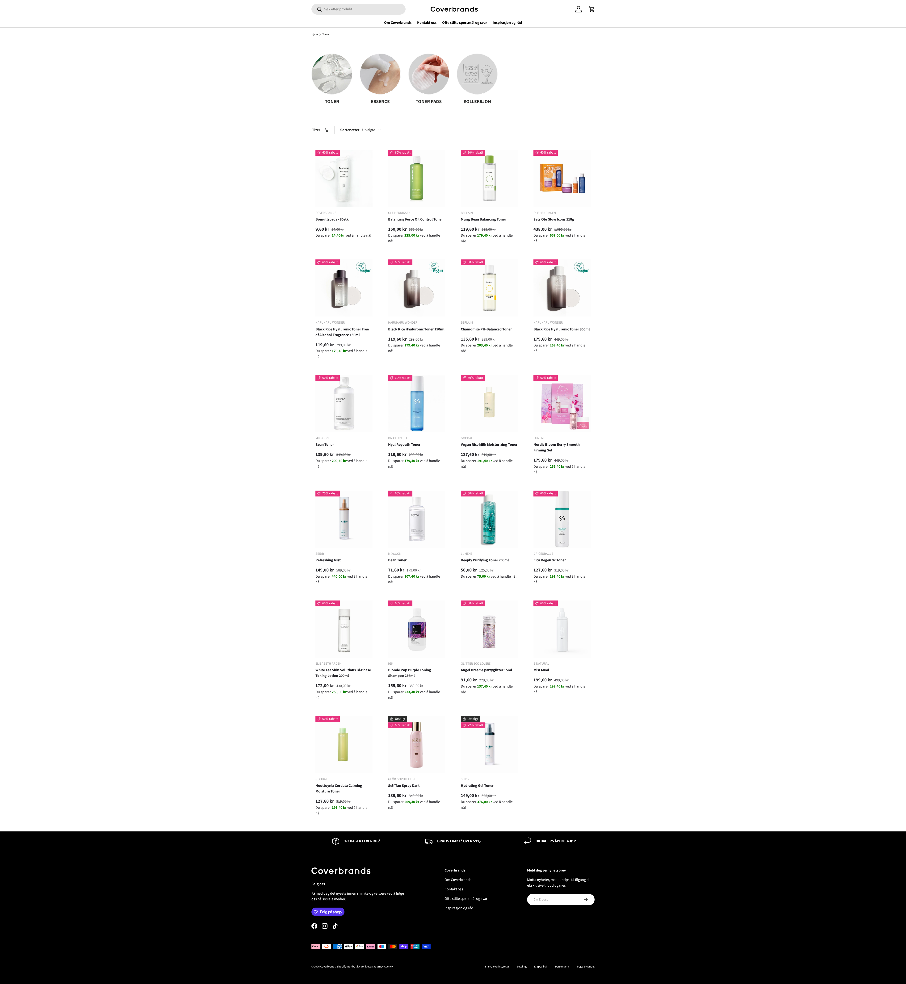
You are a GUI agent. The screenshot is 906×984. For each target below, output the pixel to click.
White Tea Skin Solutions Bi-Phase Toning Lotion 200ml (343, 672)
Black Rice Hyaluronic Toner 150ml (416, 329)
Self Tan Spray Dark (404, 785)
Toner (325, 34)
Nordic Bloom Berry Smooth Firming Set (556, 447)
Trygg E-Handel (586, 967)
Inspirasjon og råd (507, 22)
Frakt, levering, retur (497, 967)
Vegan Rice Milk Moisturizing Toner (489, 444)
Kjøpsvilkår (541, 967)
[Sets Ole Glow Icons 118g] (562, 178)
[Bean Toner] (344, 403)
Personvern (562, 967)
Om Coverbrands (397, 22)
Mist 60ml (541, 670)
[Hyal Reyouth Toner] (416, 403)
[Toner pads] (429, 74)
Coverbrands (328, 967)
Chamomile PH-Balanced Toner (486, 329)
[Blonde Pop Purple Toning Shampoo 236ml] (416, 629)
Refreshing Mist (328, 560)
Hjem (314, 34)
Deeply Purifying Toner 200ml (485, 560)
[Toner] (332, 74)
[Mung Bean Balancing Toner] (489, 178)
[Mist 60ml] (562, 629)
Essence (380, 101)
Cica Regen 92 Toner (549, 560)
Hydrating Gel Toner (477, 785)
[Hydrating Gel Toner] (489, 744)
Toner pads (429, 101)
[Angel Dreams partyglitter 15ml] (489, 629)
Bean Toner (324, 444)
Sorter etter (349, 130)
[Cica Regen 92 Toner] (562, 519)
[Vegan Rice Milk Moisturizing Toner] (489, 403)
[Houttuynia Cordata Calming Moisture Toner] (344, 744)
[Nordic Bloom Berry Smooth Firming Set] (562, 403)
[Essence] (380, 74)
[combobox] (358, 9)
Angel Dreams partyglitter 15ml (486, 670)
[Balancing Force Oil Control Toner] (416, 178)
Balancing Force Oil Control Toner (415, 219)
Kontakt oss (426, 22)
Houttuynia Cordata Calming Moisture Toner (338, 788)
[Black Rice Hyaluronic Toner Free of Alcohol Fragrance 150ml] (344, 288)
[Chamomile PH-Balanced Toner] (489, 288)
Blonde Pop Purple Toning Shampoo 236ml (409, 672)
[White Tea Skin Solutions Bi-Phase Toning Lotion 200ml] (344, 629)
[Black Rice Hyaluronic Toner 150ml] (416, 288)
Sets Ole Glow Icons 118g (553, 219)
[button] (592, 9)
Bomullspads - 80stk (332, 219)
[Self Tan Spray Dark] (416, 744)
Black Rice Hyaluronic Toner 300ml (561, 329)
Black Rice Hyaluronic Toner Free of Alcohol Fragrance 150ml (342, 332)
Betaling (522, 967)
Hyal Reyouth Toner (404, 444)
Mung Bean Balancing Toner (483, 219)
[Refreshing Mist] (344, 519)
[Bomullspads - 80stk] (344, 178)
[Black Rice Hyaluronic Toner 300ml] (562, 288)
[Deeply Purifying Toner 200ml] (489, 519)
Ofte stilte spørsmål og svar (464, 22)
